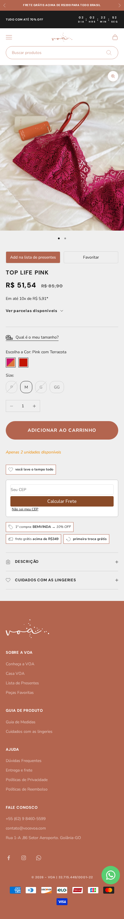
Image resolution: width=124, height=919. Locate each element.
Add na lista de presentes (33, 257)
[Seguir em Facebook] (9, 858)
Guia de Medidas (20, 722)
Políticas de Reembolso (27, 789)
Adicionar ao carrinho (62, 430)
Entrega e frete (19, 770)
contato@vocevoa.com (26, 828)
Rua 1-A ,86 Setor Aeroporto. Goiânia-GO (43, 837)
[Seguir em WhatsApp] (39, 858)
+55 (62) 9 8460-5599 (26, 818)
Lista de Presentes (22, 683)
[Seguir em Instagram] (24, 858)
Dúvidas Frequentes (24, 760)
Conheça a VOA (20, 664)
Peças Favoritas (20, 692)
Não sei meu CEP (25, 509)
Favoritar (91, 257)
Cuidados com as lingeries (29, 731)
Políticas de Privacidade (27, 779)
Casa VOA (15, 673)
